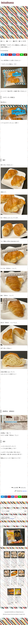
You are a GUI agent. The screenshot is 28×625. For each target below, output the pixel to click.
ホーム (3, 41)
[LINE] (21, 54)
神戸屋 (15, 41)
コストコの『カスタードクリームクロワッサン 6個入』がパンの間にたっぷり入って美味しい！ (21, 582)
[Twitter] (2, 54)
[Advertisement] (14, 22)
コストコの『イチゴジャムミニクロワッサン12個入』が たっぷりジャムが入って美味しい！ (14, 563)
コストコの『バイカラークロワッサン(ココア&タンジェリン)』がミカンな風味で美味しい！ (10, 600)
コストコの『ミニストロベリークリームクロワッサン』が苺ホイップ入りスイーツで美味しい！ (7, 563)
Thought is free (22, 614)
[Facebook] (6, 54)
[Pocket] (18, 54)
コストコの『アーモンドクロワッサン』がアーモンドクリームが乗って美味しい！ (21, 562)
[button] (3, 535)
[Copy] (25, 54)
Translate (12, 518)
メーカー (9, 41)
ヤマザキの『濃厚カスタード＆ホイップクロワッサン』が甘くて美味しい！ (18, 599)
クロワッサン (23, 487)
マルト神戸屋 (23, 41)
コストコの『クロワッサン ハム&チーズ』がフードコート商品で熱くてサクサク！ (14, 581)
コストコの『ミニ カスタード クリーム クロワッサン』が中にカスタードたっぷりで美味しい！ (7, 582)
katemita (24, 491)
